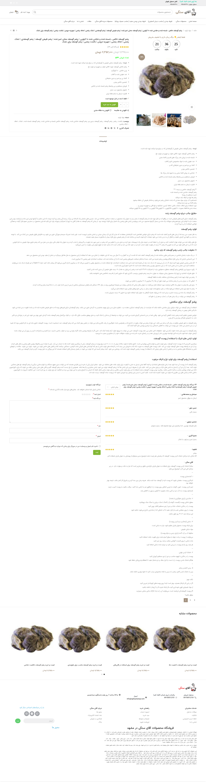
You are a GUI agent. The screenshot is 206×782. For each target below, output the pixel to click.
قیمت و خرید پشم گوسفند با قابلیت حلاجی (39, 665)
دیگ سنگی (129, 739)
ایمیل (98, 436)
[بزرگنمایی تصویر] (192, 107)
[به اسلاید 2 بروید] (101, 674)
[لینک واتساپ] (14, 3)
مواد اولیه (188, 30)
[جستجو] (35, 12)
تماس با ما (193, 722)
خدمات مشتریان (191, 708)
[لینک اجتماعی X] (114, 128)
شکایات (194, 715)
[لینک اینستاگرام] (16, 3)
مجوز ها (99, 712)
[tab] (103, 140)
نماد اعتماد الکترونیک (95, 715)
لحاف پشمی (123, 124)
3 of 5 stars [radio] (86, 394)
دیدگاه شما (96, 398)
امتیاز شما (97, 394)
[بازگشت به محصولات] (13, 30)
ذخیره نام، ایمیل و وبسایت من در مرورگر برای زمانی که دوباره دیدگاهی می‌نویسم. (70, 446)
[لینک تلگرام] (11, 3)
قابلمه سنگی (147, 760)
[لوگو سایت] (186, 12)
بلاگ (100, 722)
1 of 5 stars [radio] (90, 394)
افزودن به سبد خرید (109, 104)
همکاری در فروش (96, 718)
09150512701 (184, 4)
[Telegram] (32, 713)
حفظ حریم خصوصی (190, 718)
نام (99, 426)
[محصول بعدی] (10, 30)
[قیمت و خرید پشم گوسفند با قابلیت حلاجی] (31, 640)
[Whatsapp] (37, 713)
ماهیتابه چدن (190, 742)
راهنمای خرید (144, 708)
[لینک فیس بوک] (117, 128)
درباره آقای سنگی (96, 708)
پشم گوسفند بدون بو (95, 121)
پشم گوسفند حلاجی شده (78, 121)
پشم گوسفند (108, 121)
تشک (21, 121)
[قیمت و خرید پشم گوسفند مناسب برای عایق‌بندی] (79, 640)
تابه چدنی (177, 742)
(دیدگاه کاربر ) (113, 47)
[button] (194, 120)
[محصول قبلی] (16, 30)
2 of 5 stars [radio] (88, 394)
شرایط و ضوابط (144, 718)
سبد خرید (146, 715)
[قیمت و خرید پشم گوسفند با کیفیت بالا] (174, 640)
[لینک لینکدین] (108, 128)
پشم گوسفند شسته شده (32, 121)
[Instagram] (26, 713)
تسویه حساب (144, 712)
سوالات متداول (192, 712)
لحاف (16, 121)
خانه (195, 30)
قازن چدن (183, 742)
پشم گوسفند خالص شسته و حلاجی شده (55, 121)
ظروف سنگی (186, 756)
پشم (115, 121)
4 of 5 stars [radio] (84, 394)
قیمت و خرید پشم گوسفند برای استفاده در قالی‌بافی (131, 665)
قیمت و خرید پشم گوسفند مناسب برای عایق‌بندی (85, 665)
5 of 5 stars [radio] (82, 394)
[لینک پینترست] (111, 128)
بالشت (120, 121)
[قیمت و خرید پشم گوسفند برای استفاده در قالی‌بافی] (126, 640)
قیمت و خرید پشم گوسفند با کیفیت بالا (183, 665)
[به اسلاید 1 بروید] (104, 674)
